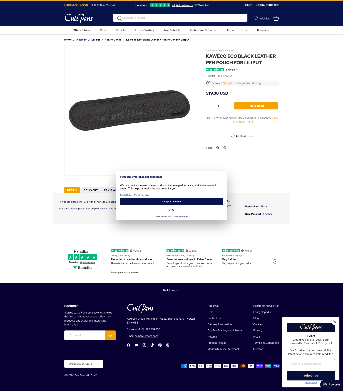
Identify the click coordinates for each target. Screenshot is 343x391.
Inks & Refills (172, 30)
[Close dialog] (335, 322)
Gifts (244, 30)
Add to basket (256, 105)
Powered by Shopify (89, 375)
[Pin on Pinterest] (225, 147)
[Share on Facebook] (218, 147)
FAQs (256, 336)
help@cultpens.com (146, 336)
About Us (213, 305)
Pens (103, 30)
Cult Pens (75, 375)
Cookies (258, 324)
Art (228, 30)
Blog (256, 318)
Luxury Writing (144, 30)
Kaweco (211, 50)
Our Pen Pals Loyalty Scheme (225, 330)
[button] (276, 18)
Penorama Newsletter (266, 305)
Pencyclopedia (262, 312)
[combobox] (180, 18)
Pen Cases (226, 50)
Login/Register (267, 4)
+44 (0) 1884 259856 (147, 329)
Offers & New (81, 30)
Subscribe (310, 376)
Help (248, 4)
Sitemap (258, 349)
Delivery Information (220, 324)
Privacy (257, 330)
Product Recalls (217, 342)
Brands (261, 30)
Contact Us (214, 318)
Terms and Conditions (266, 342)
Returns (212, 336)
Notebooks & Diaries (203, 30)
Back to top (169, 290)
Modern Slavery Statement (223, 349)
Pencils (120, 30)
